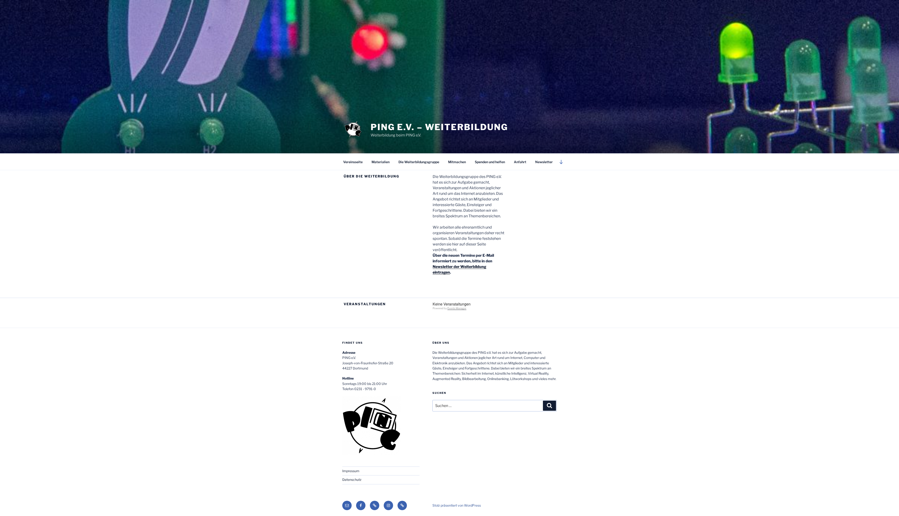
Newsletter (544, 162)
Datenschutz (351, 480)
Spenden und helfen (490, 162)
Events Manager (456, 308)
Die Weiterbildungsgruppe (418, 162)
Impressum (350, 471)
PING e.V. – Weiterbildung (439, 127)
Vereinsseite (353, 162)
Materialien (381, 162)
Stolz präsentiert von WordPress (456, 505)
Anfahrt (520, 162)
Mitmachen (457, 162)
